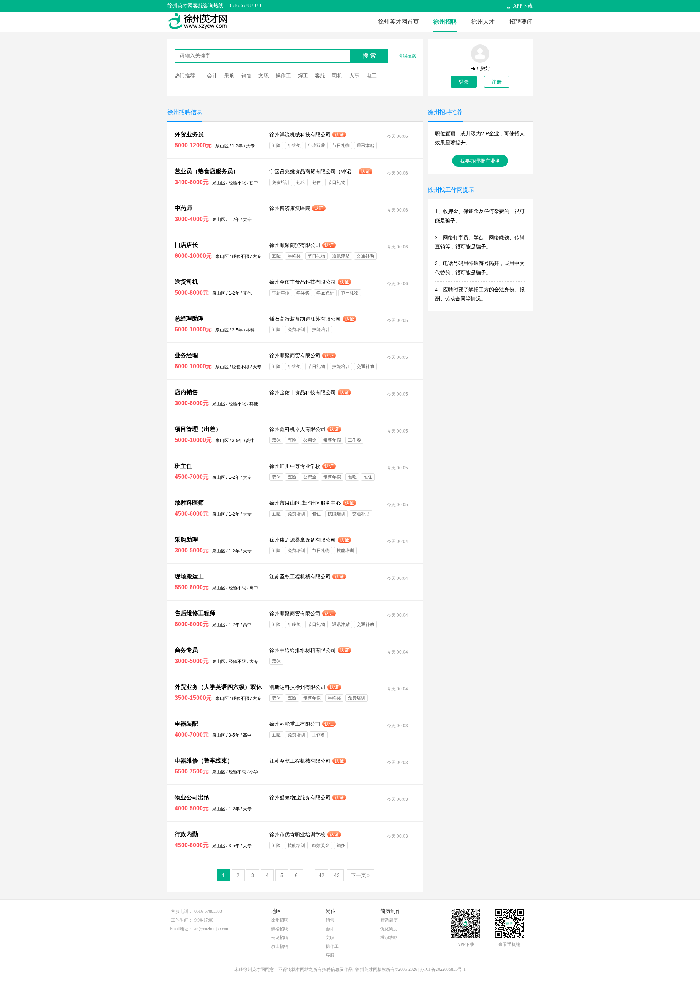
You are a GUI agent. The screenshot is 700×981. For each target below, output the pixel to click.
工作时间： (182, 920)
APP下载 (523, 6)
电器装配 (186, 724)
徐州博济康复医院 (289, 208)
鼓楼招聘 (279, 928)
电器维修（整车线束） (204, 760)
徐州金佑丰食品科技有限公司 (302, 282)
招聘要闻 (521, 22)
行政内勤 (186, 834)
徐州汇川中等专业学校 (294, 466)
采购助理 (186, 539)
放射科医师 (189, 503)
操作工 (283, 75)
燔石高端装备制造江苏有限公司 (305, 319)
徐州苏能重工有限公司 (294, 724)
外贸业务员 (189, 134)
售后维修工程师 (195, 613)
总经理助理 (189, 318)
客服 (320, 75)
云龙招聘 (279, 937)
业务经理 (186, 355)
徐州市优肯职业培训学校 (297, 834)
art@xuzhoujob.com (211, 928)
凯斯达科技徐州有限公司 (297, 687)
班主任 (183, 466)
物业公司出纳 (192, 797)
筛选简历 (389, 920)
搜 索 (369, 56)
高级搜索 (407, 55)
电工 (371, 75)
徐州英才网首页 (398, 22)
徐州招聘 (445, 22)
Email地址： (181, 928)
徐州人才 (483, 22)
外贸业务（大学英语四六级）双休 (218, 687)
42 (321, 875)
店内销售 (186, 392)
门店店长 (186, 245)
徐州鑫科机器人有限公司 (297, 429)
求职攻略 (389, 937)
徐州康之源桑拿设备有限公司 (302, 540)
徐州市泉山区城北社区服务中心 (305, 503)
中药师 (183, 208)
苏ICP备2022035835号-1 (443, 969)
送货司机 (186, 282)
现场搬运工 (189, 576)
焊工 (303, 75)
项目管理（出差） (198, 429)
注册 (496, 82)
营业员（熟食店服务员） (207, 171)
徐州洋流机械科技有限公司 (300, 134)
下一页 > (360, 875)
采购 (229, 75)
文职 (263, 75)
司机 (337, 75)
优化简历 (389, 928)
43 (337, 875)
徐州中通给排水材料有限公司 (302, 650)
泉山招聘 (279, 946)
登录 (464, 82)
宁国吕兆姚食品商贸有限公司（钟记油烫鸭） (313, 171)
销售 (246, 75)
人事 (354, 75)
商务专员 (186, 650)
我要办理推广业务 (480, 161)
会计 (212, 75)
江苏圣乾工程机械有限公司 (300, 576)
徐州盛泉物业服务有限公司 (300, 797)
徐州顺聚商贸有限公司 (294, 245)
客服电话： (182, 911)
